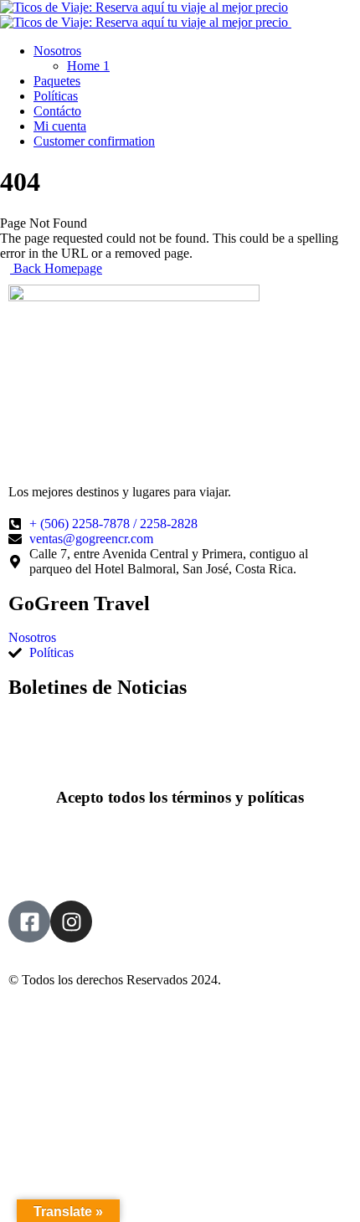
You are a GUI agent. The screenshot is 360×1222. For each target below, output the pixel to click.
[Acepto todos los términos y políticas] (180, 752)
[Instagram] (71, 921)
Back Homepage (56, 268)
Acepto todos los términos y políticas (180, 797)
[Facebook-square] (29, 921)
